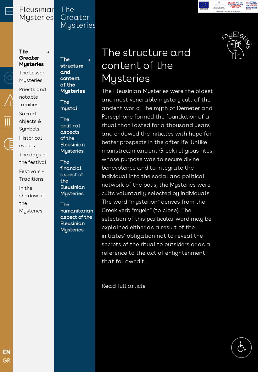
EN (7, 353)
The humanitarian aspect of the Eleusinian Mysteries (76, 217)
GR (6, 361)
